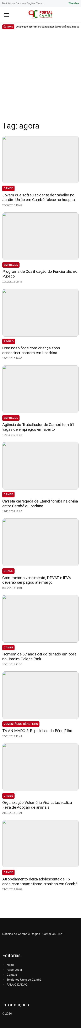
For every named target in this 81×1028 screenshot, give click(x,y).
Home (11, 964)
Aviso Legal (14, 969)
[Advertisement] (40, 73)
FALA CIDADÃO (17, 984)
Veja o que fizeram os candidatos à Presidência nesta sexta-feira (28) (47, 26)
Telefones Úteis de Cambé (24, 979)
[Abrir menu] (6, 14)
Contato (12, 974)
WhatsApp (74, 3)
